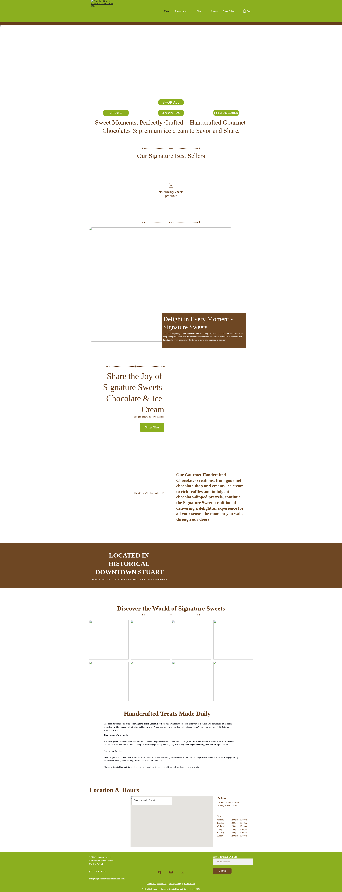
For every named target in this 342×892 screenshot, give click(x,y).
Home (166, 11)
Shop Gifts (152, 427)
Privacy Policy (175, 883)
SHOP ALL (171, 102)
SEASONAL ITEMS (171, 113)
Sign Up (222, 871)
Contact (214, 11)
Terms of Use (189, 883)
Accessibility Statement (156, 883)
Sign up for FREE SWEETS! (225, 857)
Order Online (228, 11)
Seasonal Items (181, 11)
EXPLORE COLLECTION (226, 113)
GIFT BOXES (116, 113)
